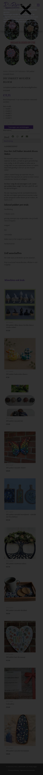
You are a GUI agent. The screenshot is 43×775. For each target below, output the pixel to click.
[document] (21, 387)
